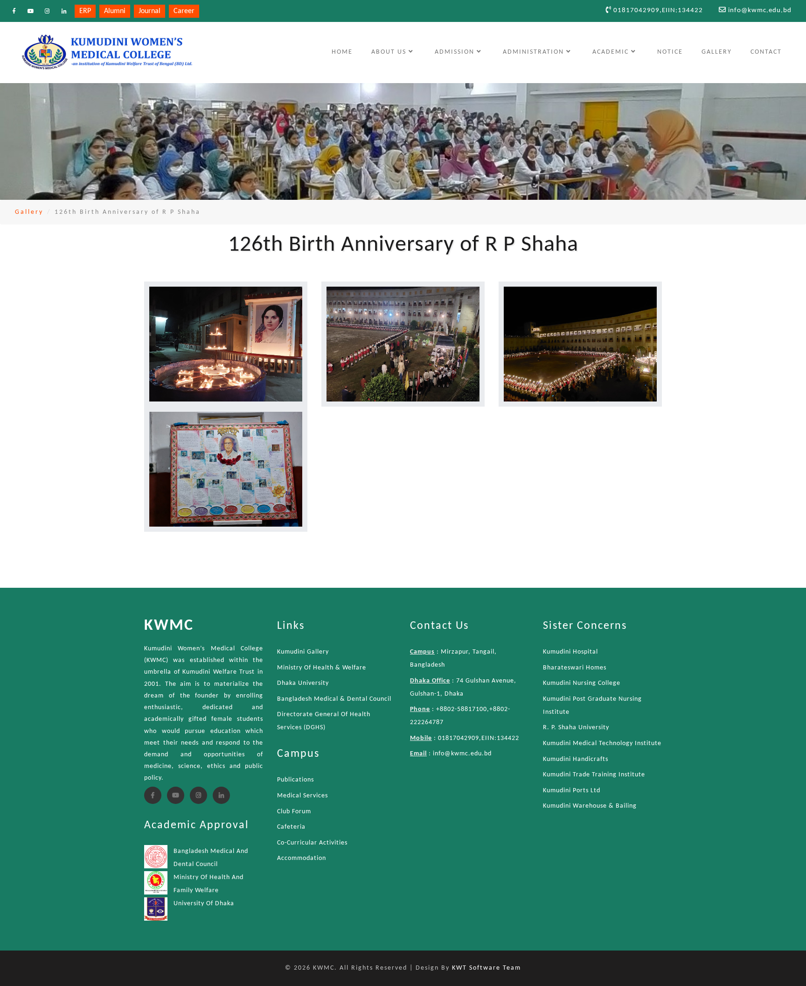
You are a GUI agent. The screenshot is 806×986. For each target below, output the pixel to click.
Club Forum (294, 811)
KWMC (169, 626)
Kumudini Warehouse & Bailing (590, 806)
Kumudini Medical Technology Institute (602, 743)
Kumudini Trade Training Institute (594, 774)
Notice (670, 52)
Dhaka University (303, 683)
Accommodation (301, 858)
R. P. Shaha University (576, 727)
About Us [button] (390, 52)
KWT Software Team (486, 968)
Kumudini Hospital (570, 651)
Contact (766, 52)
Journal (149, 11)
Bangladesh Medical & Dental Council (334, 699)
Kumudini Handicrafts (575, 759)
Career (184, 11)
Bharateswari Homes (574, 667)
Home (346, 52)
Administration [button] (534, 52)
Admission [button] (456, 52)
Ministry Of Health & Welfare (321, 667)
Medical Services (302, 795)
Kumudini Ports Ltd (571, 790)
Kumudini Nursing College (581, 683)
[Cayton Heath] (225, 344)
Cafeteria (291, 827)
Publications (295, 779)
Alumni (114, 11)
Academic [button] (611, 52)
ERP (85, 11)
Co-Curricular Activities (312, 842)
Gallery (717, 52)
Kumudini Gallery (303, 651)
